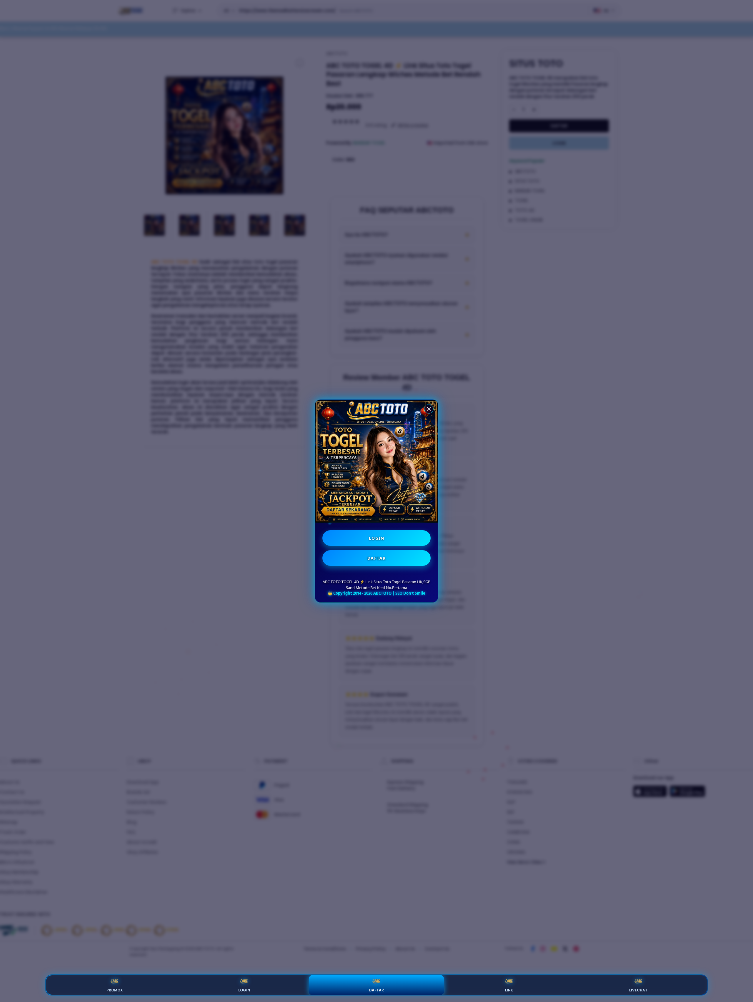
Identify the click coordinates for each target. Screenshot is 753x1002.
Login (244, 990)
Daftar (376, 990)
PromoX (114, 990)
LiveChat (638, 990)
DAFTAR (376, 558)
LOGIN (376, 538)
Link (509, 990)
